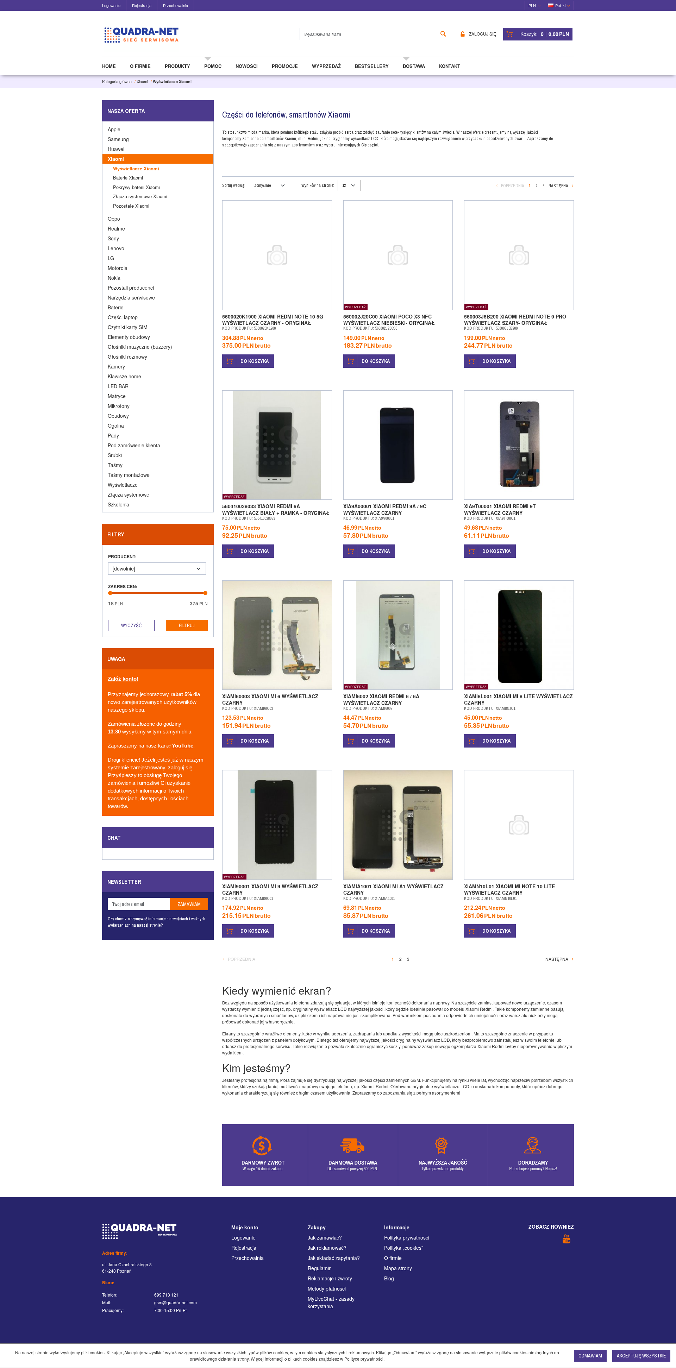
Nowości (247, 66)
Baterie (116, 307)
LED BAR (118, 386)
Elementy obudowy (129, 336)
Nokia (114, 277)
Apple (114, 129)
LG (111, 257)
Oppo (114, 218)
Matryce (117, 395)
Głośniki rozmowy (127, 356)
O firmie (140, 66)
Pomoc (212, 66)
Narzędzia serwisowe (131, 297)
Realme (116, 228)
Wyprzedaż (326, 66)
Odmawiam (590, 1356)
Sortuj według (233, 185)
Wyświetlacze (123, 484)
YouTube (182, 746)
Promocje (285, 66)
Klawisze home (124, 376)
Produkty (177, 66)
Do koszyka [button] (254, 361)
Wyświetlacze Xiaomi (136, 168)
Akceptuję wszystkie (641, 1356)
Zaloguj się (482, 34)
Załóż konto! (123, 679)
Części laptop (123, 317)
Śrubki (115, 455)
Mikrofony (119, 405)
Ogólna (116, 425)
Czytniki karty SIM (128, 326)
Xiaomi (116, 158)
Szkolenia (118, 504)
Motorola (117, 267)
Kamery (116, 366)
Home (109, 66)
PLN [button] (532, 5)
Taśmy (115, 464)
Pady (113, 435)
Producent (122, 556)
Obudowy (118, 415)
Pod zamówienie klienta (134, 445)
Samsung (118, 139)
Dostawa (414, 66)
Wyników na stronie (317, 185)
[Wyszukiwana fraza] (443, 34)
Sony (113, 238)
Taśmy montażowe (129, 474)
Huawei (116, 148)
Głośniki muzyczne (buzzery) (140, 346)
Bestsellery (372, 66)
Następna (558, 186)
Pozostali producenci (131, 287)
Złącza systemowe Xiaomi (140, 196)
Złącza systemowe (128, 494)
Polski (560, 5)
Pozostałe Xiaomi (131, 205)
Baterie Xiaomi (128, 177)
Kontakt (449, 66)
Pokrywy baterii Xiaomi (136, 187)
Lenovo (116, 248)
